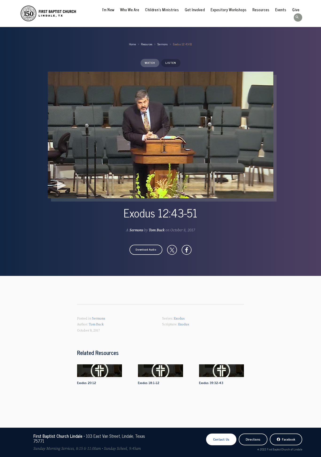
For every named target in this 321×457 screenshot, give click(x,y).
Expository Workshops (229, 10)
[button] (298, 17)
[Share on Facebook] (187, 250)
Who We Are (129, 10)
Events (280, 10)
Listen (170, 62)
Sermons (162, 44)
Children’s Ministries (162, 10)
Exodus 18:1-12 (148, 382)
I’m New (108, 10)
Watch (150, 62)
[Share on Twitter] (172, 250)
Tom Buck (156, 230)
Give (295, 10)
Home (132, 44)
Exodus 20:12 (86, 382)
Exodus (179, 318)
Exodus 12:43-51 (182, 44)
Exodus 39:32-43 (211, 382)
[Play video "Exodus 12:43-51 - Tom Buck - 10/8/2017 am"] (160, 135)
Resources (260, 10)
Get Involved (195, 10)
